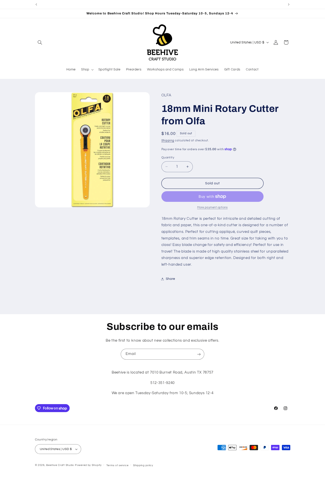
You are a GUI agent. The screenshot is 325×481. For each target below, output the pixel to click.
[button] (40, 42)
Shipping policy (143, 465)
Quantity (167, 157)
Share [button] (170, 278)
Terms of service (117, 465)
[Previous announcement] (36, 4)
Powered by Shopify (88, 465)
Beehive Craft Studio (60, 465)
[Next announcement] (289, 4)
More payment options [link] (212, 207)
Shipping (167, 140)
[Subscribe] (199, 354)
